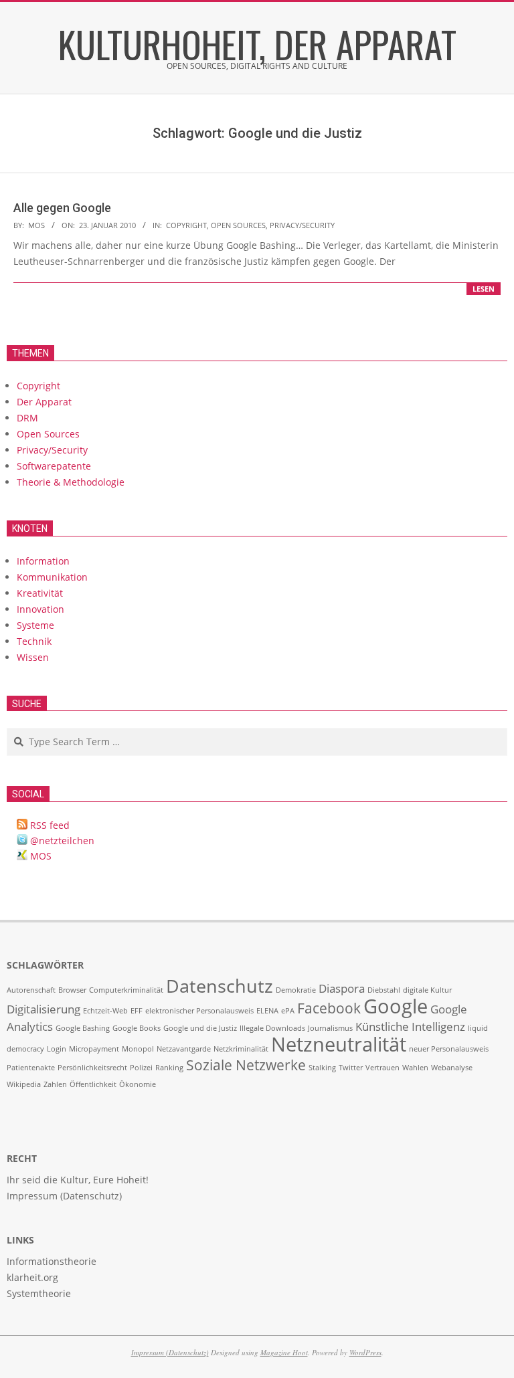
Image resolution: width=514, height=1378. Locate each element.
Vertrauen (382, 1067)
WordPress (365, 1352)
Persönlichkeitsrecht (92, 1067)
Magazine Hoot (284, 1352)
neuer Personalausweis (449, 1049)
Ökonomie (137, 1084)
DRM (27, 417)
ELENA (267, 1010)
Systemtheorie (39, 1293)
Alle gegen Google (62, 208)
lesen (484, 289)
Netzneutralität (338, 1044)
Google (395, 1006)
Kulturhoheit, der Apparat (257, 43)
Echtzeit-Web (105, 1010)
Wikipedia (24, 1084)
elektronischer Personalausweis (199, 1010)
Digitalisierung (43, 1009)
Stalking (322, 1067)
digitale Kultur (427, 990)
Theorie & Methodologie (70, 482)
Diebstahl (383, 990)
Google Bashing (83, 1028)
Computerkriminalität (126, 990)
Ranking (169, 1067)
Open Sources (238, 225)
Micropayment (94, 1049)
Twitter (351, 1067)
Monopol (138, 1049)
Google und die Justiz (200, 1028)
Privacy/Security (302, 225)
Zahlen (55, 1084)
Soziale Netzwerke (246, 1065)
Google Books (136, 1028)
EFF (137, 1010)
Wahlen (415, 1067)
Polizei (141, 1067)
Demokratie (296, 990)
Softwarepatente (54, 466)
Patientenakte (31, 1067)
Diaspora (342, 988)
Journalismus (330, 1028)
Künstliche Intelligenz (410, 1026)
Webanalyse (452, 1067)
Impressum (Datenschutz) (170, 1352)
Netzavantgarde (184, 1049)
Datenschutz (219, 985)
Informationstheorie (51, 1261)
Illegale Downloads (272, 1028)
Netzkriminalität (240, 1049)
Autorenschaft (31, 990)
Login (56, 1049)
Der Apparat (44, 401)
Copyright (186, 225)
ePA (287, 1010)
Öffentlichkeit (93, 1084)
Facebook (329, 1008)
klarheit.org (32, 1277)
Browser (72, 990)
